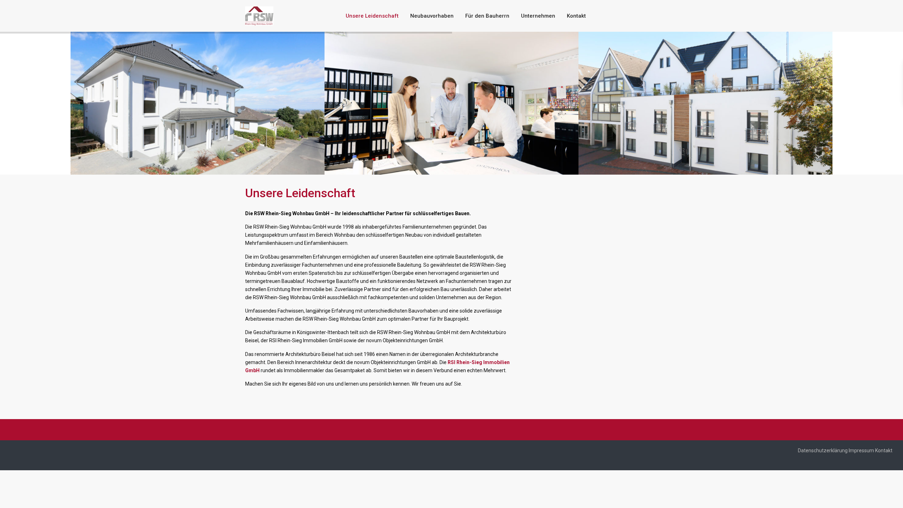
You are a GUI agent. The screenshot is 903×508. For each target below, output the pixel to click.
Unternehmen (538, 16)
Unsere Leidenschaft (372, 16)
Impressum (861, 450)
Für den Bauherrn (487, 16)
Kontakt (576, 16)
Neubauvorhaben (432, 16)
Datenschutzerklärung (823, 450)
